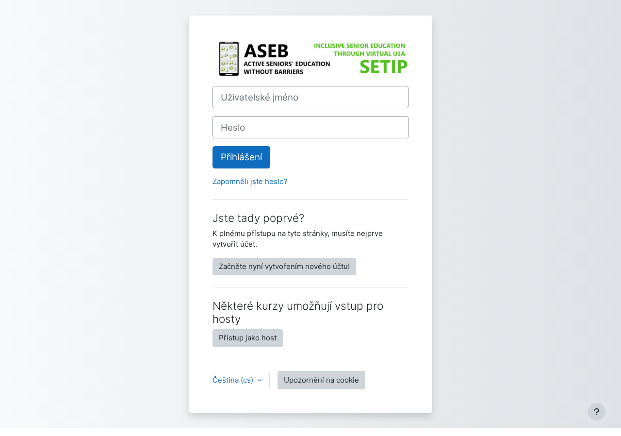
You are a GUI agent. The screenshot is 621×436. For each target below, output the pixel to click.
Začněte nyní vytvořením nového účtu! (284, 266)
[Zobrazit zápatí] (596, 411)
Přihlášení (241, 157)
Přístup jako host (248, 337)
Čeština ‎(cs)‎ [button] (233, 380)
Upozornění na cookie (321, 380)
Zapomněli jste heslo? (250, 181)
